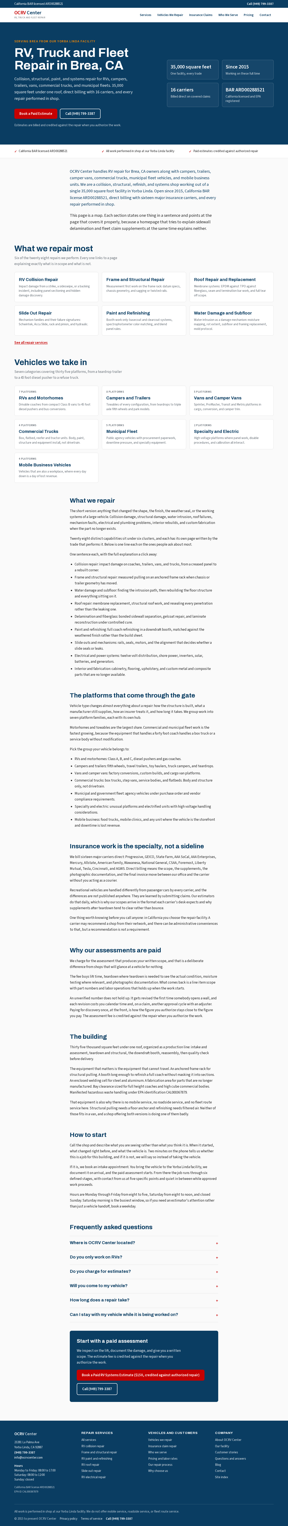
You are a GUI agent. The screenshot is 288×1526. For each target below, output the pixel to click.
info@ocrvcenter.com (28, 1457)
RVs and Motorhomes (41, 398)
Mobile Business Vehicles (45, 465)
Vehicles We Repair (170, 15)
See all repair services (31, 342)
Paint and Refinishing (128, 313)
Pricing (249, 15)
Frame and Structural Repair (135, 279)
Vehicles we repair (160, 1440)
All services (88, 1440)
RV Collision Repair (38, 279)
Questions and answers (230, 1458)
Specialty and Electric (216, 431)
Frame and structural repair (99, 1452)
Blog (218, 1465)
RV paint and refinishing (96, 1458)
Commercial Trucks (38, 431)
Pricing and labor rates (163, 1458)
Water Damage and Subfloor (223, 313)
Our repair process (160, 1465)
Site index (221, 1477)
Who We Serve (228, 15)
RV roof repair (90, 1465)
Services (145, 15)
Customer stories (226, 1452)
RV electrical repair (93, 1477)
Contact (265, 15)
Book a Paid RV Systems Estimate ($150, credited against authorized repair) (140, 1375)
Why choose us (158, 1471)
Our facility (222, 1446)
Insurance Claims (201, 15)
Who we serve (157, 1452)
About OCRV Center (228, 1440)
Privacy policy (68, 1519)
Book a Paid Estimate (35, 113)
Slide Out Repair (35, 313)
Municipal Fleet (121, 431)
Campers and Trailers (128, 398)
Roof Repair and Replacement (225, 279)
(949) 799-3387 (24, 1452)
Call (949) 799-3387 (260, 4)
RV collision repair (92, 1446)
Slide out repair (91, 1471)
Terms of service (91, 1519)
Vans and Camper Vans (218, 398)
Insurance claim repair (162, 1446)
